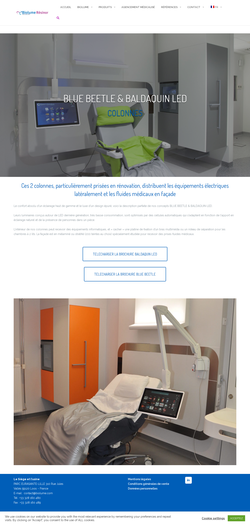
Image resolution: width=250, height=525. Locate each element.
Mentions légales (139, 479)
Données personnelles (142, 488)
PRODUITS (105, 7)
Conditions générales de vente (148, 483)
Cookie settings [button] (213, 518)
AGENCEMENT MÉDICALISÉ (138, 7)
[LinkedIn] (188, 480)
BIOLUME (83, 7)
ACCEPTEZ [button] (236, 518)
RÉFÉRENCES (169, 7)
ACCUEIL (65, 7)
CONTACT (193, 7)
